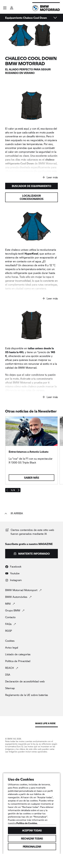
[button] (4, 8)
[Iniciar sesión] (12, 7)
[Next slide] (18, 490)
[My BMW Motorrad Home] (46, 8)
